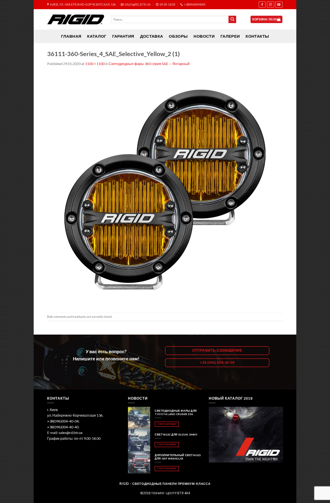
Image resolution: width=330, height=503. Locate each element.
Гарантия (123, 36)
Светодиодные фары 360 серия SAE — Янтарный (149, 63)
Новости (204, 36)
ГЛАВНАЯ (71, 36)
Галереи (230, 36)
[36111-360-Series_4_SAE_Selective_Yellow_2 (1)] (165, 189)
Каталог (96, 36)
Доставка (151, 36)
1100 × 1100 (95, 63)
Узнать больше (166, 424)
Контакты (257, 36)
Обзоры (178, 36)
